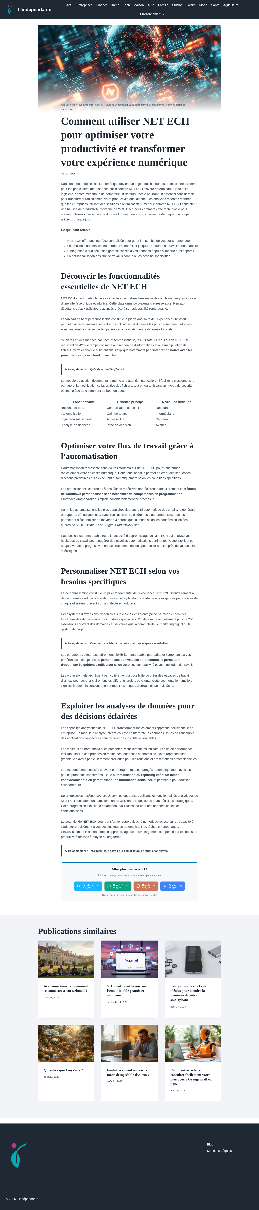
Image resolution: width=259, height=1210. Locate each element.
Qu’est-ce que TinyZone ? (63, 1070)
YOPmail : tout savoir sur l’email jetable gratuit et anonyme (126, 990)
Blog (210, 1144)
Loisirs (191, 5)
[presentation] (66, 959)
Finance (102, 5)
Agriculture (230, 5)
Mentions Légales (219, 1151)
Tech (126, 5)
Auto (151, 5)
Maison (139, 5)
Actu (69, 5)
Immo (115, 5)
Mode (203, 5)
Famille (163, 5)
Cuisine (177, 5)
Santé (215, 5)
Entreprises (84, 5)
